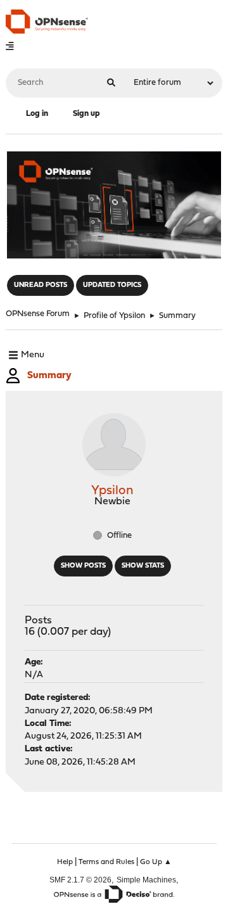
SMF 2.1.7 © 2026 (80, 879)
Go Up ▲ (156, 862)
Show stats (143, 566)
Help (65, 862)
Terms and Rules (106, 862)
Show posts (83, 566)
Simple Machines (146, 879)
